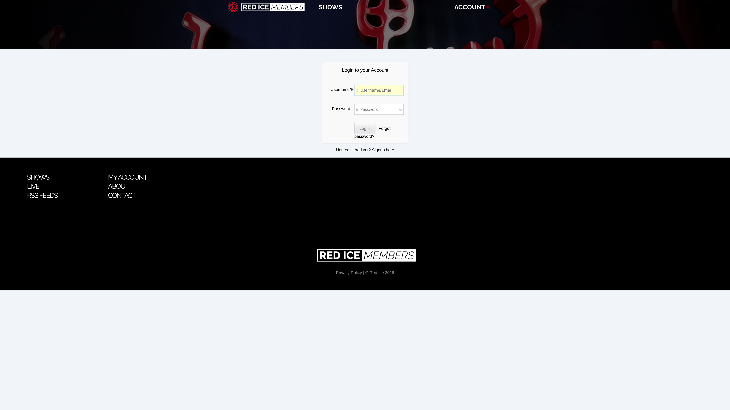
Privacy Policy (349, 272)
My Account (127, 177)
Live (33, 186)
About (118, 186)
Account (469, 7)
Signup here (383, 149)
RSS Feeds (42, 195)
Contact (122, 195)
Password (341, 108)
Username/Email (340, 89)
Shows (330, 7)
